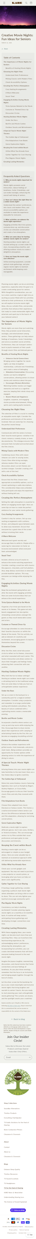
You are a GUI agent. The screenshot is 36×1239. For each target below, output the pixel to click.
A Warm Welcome (12, 93)
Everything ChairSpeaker (13, 1118)
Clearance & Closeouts (12, 1134)
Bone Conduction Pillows (13, 1130)
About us (7, 1152)
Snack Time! (10, 96)
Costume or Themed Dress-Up (17, 109)
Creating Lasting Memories (14, 162)
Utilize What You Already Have (17, 151)
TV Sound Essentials (11, 1179)
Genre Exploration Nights (15, 144)
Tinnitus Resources (11, 1174)
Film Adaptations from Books (17, 140)
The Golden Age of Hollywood (17, 137)
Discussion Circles (13, 113)
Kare (9, 1226)
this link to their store (13, 1005)
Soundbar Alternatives (12, 1108)
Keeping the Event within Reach (16, 147)
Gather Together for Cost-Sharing (18, 155)
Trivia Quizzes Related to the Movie (19, 106)
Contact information (25, 1233)
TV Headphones (9, 1183)
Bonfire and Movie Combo (16, 124)
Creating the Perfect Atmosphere (16, 86)
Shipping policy (12, 1233)
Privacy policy (13, 1229)
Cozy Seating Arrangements (16, 89)
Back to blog (19, 1019)
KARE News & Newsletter (13, 1192)
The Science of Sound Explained (15, 1202)
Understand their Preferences (17, 75)
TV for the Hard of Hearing (13, 1188)
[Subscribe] (29, 1057)
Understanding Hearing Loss (14, 1197)
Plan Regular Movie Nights (16, 158)
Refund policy (29, 1226)
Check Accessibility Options (16, 82)
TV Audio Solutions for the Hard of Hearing (16, 1124)
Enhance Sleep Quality (12, 1169)
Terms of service (24, 1229)
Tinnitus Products (10, 1113)
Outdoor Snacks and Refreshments (19, 127)
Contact (7, 1147)
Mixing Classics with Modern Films (19, 79)
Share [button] (6, 49)
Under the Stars (12, 120)
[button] (4, 3)
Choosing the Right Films (13, 71)
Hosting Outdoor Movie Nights (15, 117)
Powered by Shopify (17, 1226)
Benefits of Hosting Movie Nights (18, 68)
